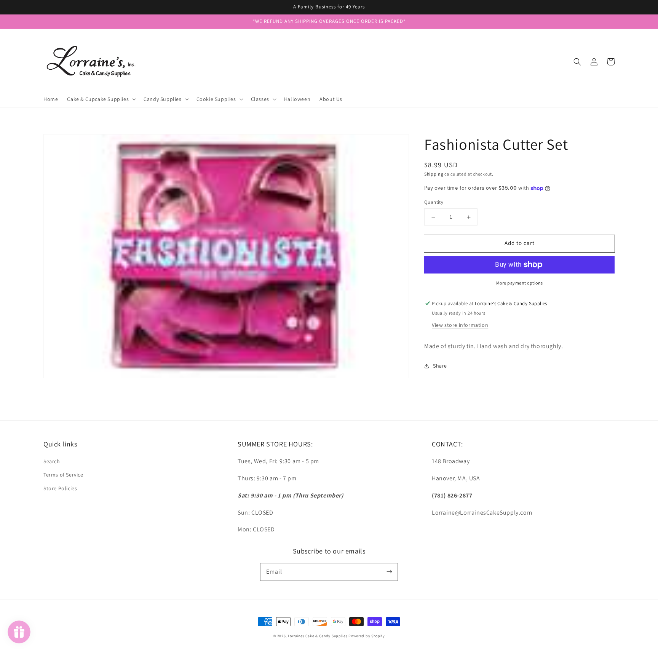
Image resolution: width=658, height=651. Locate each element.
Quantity (433, 202)
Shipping (434, 174)
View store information (460, 325)
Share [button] (440, 366)
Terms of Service (63, 474)
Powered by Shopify (366, 635)
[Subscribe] (389, 571)
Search (51, 461)
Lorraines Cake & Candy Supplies (318, 635)
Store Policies (60, 488)
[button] (577, 61)
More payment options (519, 283)
